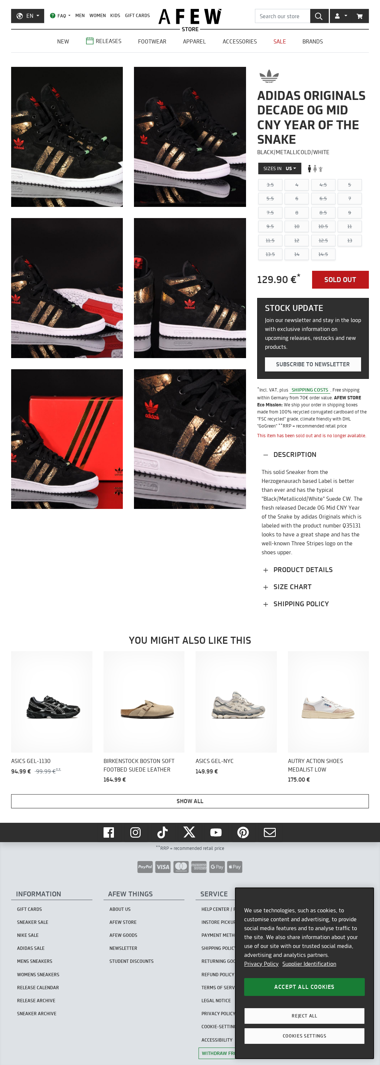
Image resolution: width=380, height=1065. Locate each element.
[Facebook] (109, 832)
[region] (304, 973)
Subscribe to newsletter (313, 364)
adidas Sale (31, 948)
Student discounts (131, 961)
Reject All (304, 1016)
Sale (279, 41)
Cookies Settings (305, 1036)
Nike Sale (28, 935)
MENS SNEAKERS (34, 961)
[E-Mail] (270, 832)
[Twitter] (190, 832)
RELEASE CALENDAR (38, 987)
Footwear (152, 41)
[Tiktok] (163, 832)
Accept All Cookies (304, 986)
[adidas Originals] (269, 76)
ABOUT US (120, 909)
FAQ (61, 16)
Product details (302, 569)
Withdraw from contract (234, 1053)
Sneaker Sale (32, 922)
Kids (115, 15)
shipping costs (310, 390)
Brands (312, 41)
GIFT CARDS (137, 15)
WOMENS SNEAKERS (38, 974)
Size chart (292, 586)
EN (30, 15)
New (63, 41)
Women (97, 15)
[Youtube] (216, 832)
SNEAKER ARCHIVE (36, 1013)
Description (294, 454)
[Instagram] (136, 832)
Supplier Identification (309, 963)
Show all (190, 801)
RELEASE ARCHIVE (36, 1000)
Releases (108, 41)
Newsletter (123, 948)
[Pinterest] (243, 832)
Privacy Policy (261, 963)
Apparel (194, 41)
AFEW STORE (190, 16)
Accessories (240, 41)
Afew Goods (123, 935)
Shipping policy (300, 604)
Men (80, 15)
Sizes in (277, 168)
